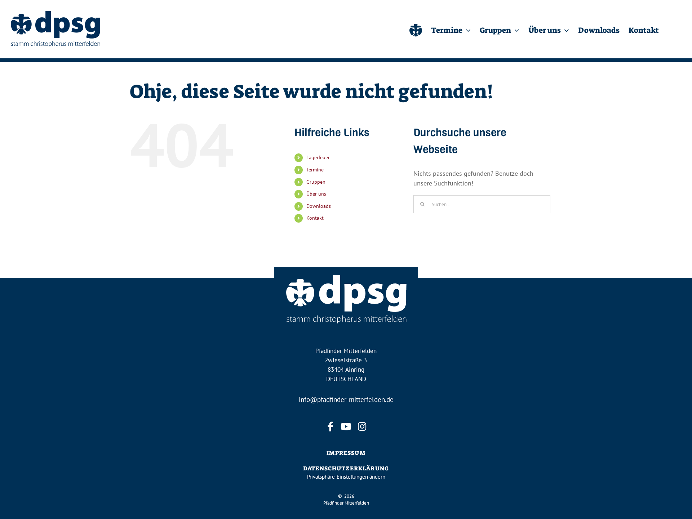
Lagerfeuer (318, 157)
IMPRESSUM (346, 453)
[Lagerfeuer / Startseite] (415, 29)
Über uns (316, 194)
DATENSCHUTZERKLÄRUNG (346, 468)
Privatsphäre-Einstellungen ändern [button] (346, 476)
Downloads (318, 206)
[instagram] (362, 426)
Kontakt (315, 218)
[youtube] (346, 426)
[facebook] (330, 426)
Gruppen (315, 182)
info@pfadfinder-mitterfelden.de (346, 399)
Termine (315, 169)
